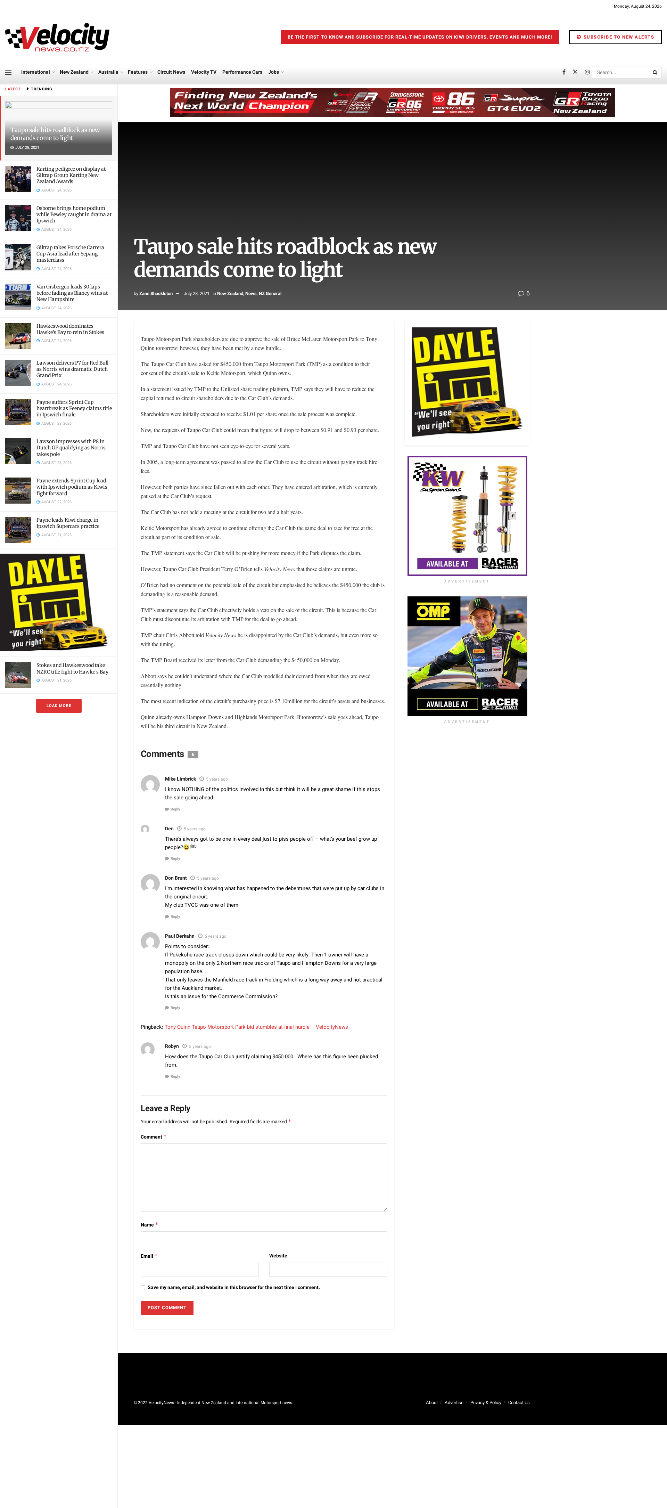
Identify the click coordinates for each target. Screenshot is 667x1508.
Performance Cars (242, 72)
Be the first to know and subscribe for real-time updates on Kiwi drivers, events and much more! (420, 37)
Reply (175, 809)
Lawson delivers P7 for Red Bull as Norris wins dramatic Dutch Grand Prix (72, 369)
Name (149, 1225)
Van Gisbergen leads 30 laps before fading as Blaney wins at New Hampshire (72, 293)
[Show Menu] (8, 72)
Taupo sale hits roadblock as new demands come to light (55, 134)
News (251, 293)
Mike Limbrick (180, 779)
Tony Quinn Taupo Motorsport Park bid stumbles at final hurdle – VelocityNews (256, 1027)
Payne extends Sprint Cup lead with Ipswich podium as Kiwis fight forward (71, 487)
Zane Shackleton (156, 293)
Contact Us (519, 1402)
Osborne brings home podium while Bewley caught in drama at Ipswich (74, 214)
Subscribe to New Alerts (618, 37)
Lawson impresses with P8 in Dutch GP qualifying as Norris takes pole (71, 447)
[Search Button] (655, 72)
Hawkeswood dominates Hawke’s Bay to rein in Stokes (70, 329)
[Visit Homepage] (57, 37)
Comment (154, 1137)
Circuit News (171, 72)
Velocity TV (203, 72)
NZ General (270, 293)
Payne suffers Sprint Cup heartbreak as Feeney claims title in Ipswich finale (74, 408)
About (432, 1402)
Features (138, 72)
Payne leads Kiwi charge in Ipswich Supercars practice (67, 523)
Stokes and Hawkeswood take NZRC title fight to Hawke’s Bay (72, 668)
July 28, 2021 (196, 293)
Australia (108, 72)
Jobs (273, 72)
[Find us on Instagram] (587, 72)
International (35, 72)
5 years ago (217, 779)
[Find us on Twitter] (575, 72)
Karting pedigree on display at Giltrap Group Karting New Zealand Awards (71, 175)
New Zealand (74, 72)
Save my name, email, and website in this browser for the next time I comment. (234, 1287)
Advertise (454, 1402)
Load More (59, 706)
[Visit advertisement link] (58, 602)
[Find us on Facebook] (564, 72)
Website (278, 1256)
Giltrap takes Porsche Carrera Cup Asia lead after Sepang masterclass (70, 253)
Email (149, 1256)
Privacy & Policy (485, 1402)
